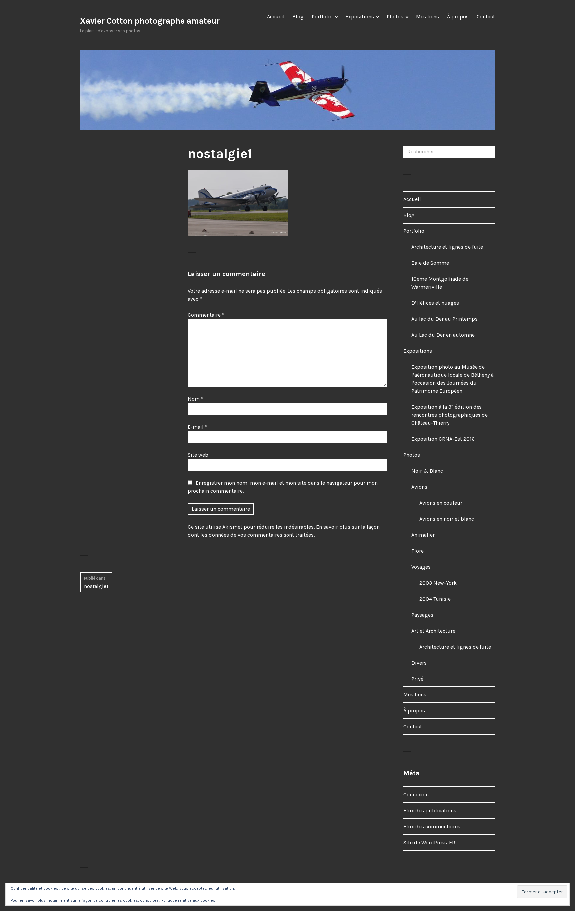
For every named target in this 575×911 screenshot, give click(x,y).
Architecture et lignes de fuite (447, 247)
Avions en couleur (440, 503)
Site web (198, 455)
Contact (486, 16)
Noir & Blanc (427, 471)
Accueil (276, 16)
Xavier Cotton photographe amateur (150, 21)
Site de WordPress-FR (429, 842)
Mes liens (427, 16)
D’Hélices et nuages (435, 303)
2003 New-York (438, 583)
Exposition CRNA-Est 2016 (443, 439)
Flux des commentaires (431, 826)
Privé (417, 679)
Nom (195, 399)
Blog (298, 16)
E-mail (197, 427)
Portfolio (322, 16)
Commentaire (206, 315)
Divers (419, 663)
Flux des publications (429, 810)
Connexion (416, 794)
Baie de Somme (430, 263)
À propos (458, 16)
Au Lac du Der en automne (443, 335)
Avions (419, 487)
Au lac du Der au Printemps (444, 319)
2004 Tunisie (435, 599)
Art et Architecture (433, 631)
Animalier (423, 535)
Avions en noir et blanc (446, 519)
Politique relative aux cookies (188, 900)
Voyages (421, 567)
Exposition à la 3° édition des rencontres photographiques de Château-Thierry (449, 415)
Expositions (359, 16)
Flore (417, 551)
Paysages (422, 615)
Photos (395, 16)
